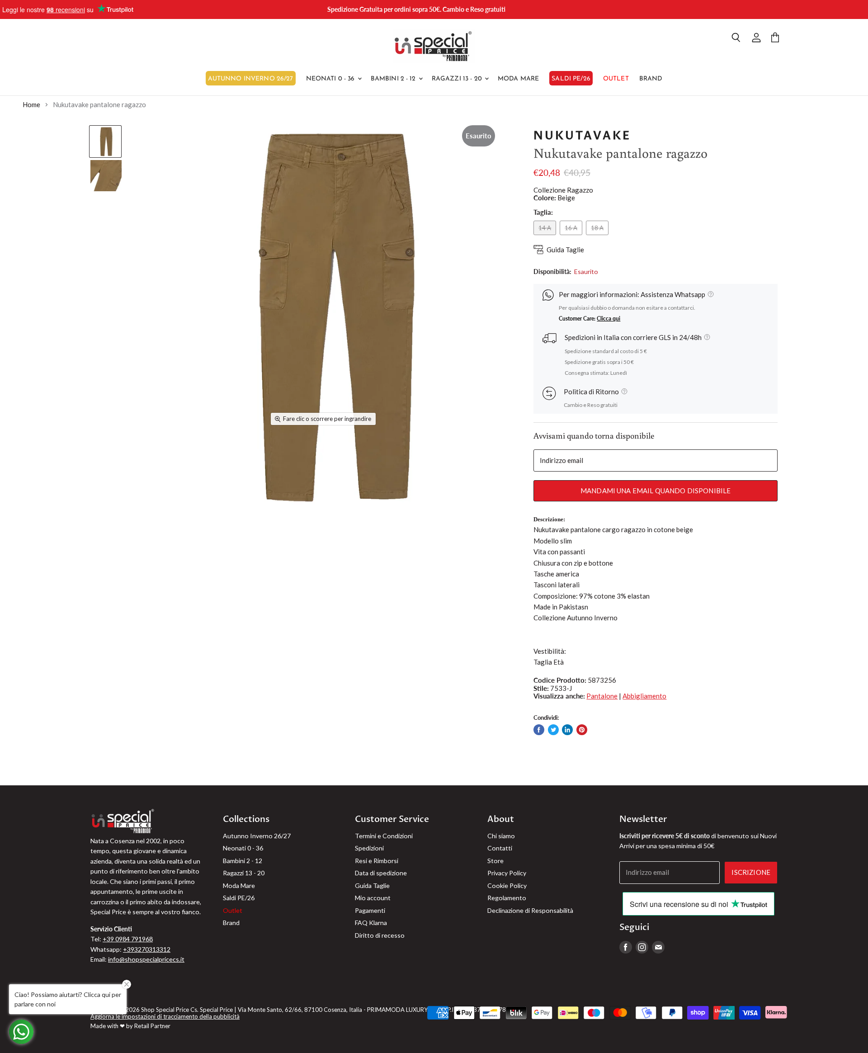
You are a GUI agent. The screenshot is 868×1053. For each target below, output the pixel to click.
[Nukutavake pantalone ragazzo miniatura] (105, 141)
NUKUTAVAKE (582, 135)
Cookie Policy (507, 885)
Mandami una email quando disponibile (655, 490)
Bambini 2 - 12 (394, 79)
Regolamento (506, 898)
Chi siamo (501, 836)
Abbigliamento (644, 696)
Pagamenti (370, 910)
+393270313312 (146, 949)
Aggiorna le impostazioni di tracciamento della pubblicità (165, 1016)
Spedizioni (369, 848)
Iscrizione (750, 872)
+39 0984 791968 (128, 939)
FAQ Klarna (371, 922)
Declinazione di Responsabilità (530, 910)
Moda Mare (518, 79)
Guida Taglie (565, 250)
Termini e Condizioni (384, 836)
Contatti (499, 848)
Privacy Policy (506, 873)
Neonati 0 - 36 (331, 79)
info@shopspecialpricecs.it (146, 959)
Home (31, 105)
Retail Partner (152, 1025)
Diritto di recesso (380, 935)
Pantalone (602, 696)
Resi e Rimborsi (376, 860)
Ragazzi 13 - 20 (458, 79)
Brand (651, 79)
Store (495, 860)
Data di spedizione (381, 873)
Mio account (373, 898)
